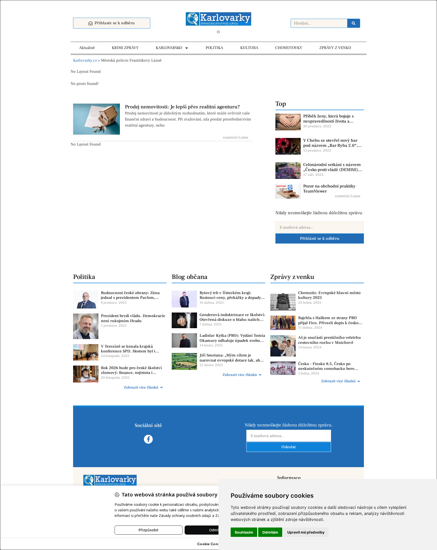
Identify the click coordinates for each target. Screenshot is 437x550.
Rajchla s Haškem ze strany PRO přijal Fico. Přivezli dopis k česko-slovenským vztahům (329, 322)
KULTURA (249, 47)
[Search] (353, 23)
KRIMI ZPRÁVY (125, 47)
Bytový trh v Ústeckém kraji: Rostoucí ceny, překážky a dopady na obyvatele (230, 297)
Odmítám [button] (270, 532)
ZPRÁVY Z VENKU (335, 47)
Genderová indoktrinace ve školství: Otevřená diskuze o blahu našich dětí (232, 319)
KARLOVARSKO (169, 47)
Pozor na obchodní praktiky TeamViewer (329, 188)
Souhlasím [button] (244, 532)
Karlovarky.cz (85, 60)
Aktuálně (87, 47)
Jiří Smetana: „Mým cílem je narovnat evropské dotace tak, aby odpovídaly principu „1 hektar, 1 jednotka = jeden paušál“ (231, 362)
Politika (84, 277)
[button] (119, 387)
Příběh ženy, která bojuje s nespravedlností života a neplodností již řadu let (328, 121)
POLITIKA (214, 47)
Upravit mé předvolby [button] (305, 532)
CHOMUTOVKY (288, 47)
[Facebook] (218, 32)
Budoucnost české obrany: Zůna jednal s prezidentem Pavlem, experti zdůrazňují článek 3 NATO (132, 297)
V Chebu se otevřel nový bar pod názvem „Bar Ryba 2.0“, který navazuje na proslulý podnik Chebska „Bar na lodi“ (331, 148)
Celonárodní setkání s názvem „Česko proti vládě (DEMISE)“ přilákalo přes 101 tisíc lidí (332, 170)
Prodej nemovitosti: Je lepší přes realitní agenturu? (182, 107)
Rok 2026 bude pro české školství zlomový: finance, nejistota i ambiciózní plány (131, 372)
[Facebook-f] (148, 439)
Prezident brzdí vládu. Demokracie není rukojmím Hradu (133, 318)
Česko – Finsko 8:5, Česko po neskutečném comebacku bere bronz (326, 368)
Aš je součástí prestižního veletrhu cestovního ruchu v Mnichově (329, 340)
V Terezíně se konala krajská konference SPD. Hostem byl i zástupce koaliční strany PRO (128, 351)
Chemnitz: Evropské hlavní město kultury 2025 (329, 295)
